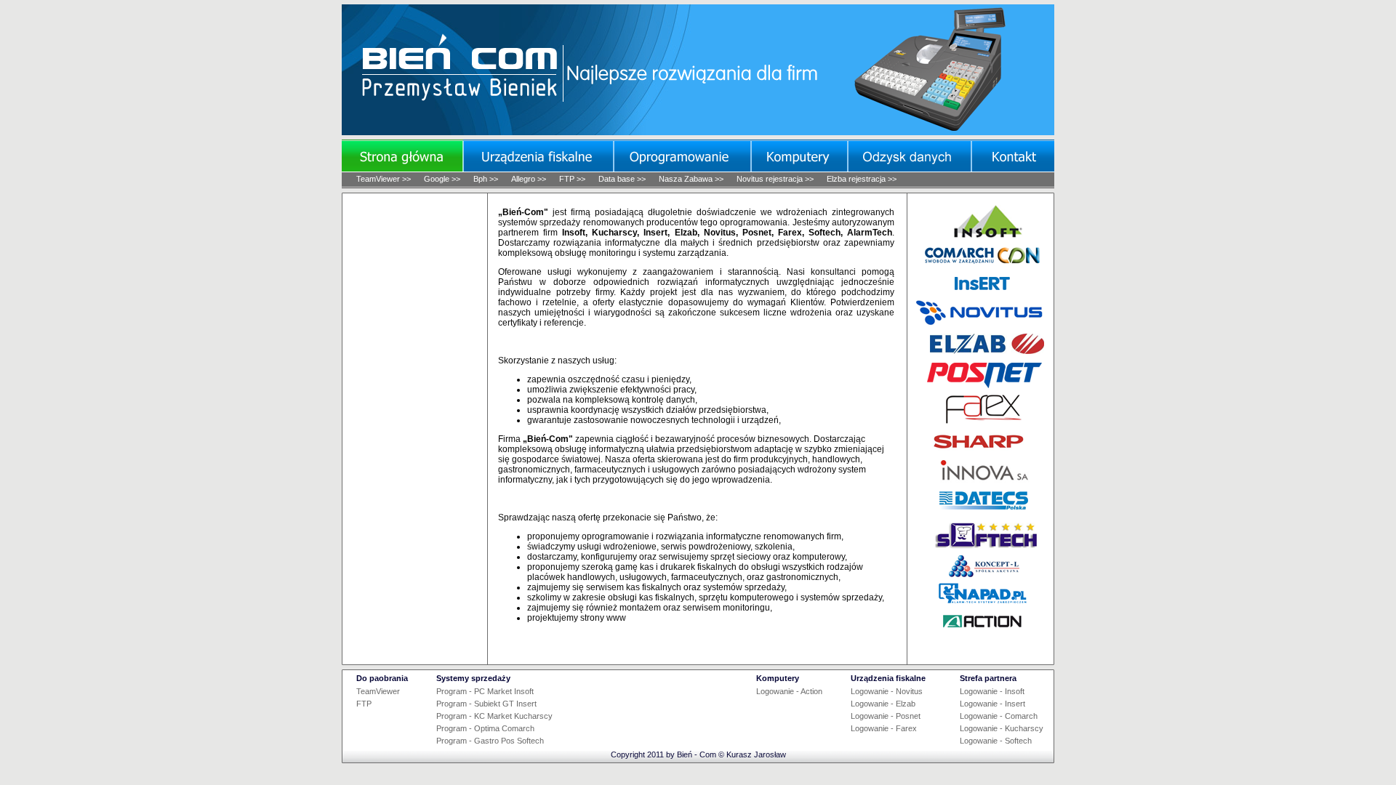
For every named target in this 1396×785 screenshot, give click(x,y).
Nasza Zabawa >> (691, 178)
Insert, (656, 233)
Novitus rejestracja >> (775, 178)
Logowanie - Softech (996, 740)
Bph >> (485, 178)
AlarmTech (869, 233)
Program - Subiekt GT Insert (486, 703)
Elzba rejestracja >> (861, 178)
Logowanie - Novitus (887, 691)
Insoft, (574, 233)
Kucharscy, (615, 233)
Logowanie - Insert (992, 703)
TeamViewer (378, 691)
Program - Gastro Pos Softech (490, 740)
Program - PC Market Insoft (485, 691)
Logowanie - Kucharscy (1001, 728)
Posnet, (758, 233)
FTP (364, 703)
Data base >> (622, 178)
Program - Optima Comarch (485, 728)
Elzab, (687, 233)
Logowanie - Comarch (999, 716)
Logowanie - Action (789, 691)
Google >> (442, 178)
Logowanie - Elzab (883, 703)
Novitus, (721, 233)
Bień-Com (462, 69)
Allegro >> (528, 178)
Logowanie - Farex (884, 728)
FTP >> (572, 178)
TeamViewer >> (383, 178)
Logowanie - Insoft (992, 691)
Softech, (826, 233)
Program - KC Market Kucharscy (494, 716)
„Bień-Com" (523, 212)
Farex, (791, 233)
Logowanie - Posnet (885, 716)
